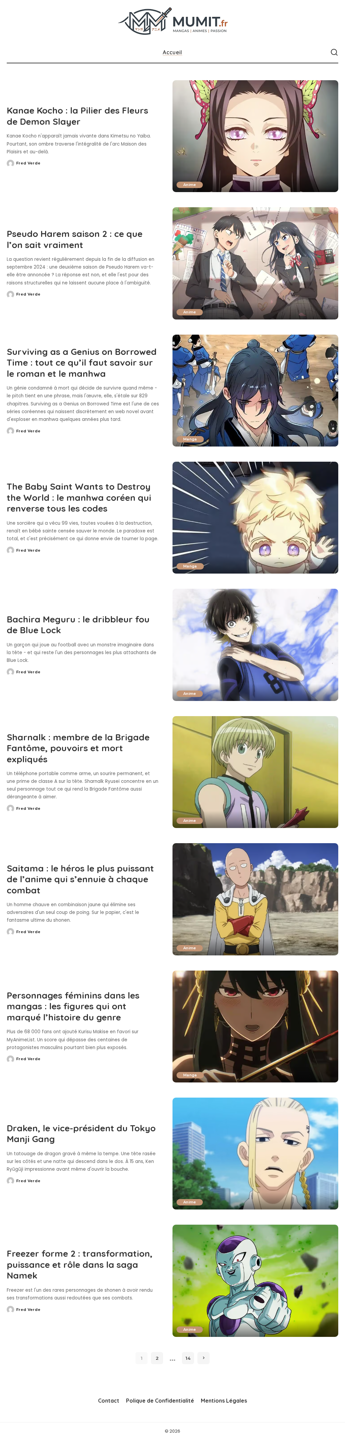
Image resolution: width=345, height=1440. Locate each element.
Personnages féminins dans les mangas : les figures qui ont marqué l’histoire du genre (73, 1006)
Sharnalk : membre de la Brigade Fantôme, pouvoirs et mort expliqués (78, 748)
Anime (189, 184)
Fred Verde (28, 163)
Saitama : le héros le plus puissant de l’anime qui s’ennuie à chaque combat (80, 879)
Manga (190, 439)
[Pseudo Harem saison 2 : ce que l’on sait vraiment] (255, 263)
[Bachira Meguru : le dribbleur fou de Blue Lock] (255, 645)
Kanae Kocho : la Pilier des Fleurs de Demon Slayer (77, 116)
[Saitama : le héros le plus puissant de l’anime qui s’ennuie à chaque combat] (255, 899)
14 (188, 1358)
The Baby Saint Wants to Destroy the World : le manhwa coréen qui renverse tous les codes (79, 497)
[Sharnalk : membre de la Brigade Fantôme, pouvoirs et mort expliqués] (255, 772)
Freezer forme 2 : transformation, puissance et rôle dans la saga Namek (80, 1264)
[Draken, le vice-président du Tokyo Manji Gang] (255, 1153)
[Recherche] (334, 52)
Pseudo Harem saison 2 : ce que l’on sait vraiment (75, 239)
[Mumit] (172, 21)
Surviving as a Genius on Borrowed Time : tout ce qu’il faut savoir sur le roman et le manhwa (82, 362)
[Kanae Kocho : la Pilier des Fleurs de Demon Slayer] (255, 136)
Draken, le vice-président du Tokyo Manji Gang (81, 1134)
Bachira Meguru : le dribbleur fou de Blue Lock (78, 625)
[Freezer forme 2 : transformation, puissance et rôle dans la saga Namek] (255, 1281)
